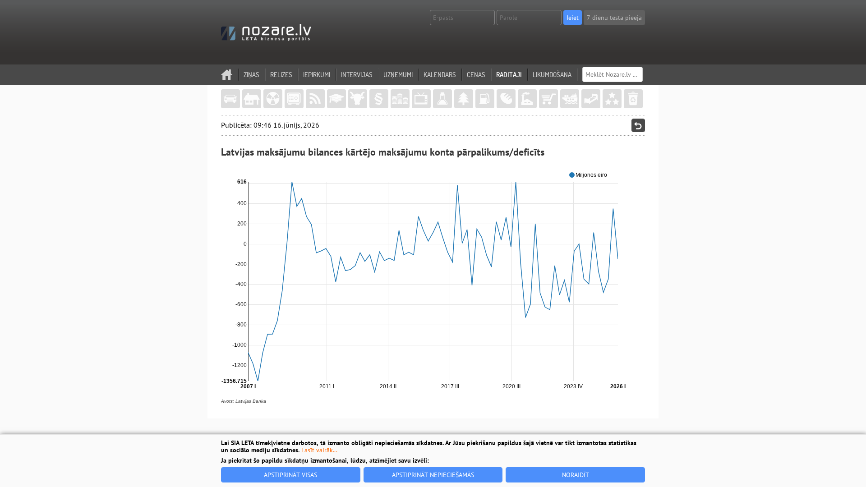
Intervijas (357, 74)
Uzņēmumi (398, 74)
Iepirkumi (316, 74)
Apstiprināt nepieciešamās (433, 475)
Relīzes (281, 74)
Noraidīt (575, 475)
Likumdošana (552, 74)
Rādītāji (509, 74)
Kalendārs (440, 74)
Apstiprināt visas (290, 475)
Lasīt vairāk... (319, 450)
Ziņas (251, 74)
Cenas (476, 74)
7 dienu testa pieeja (614, 18)
